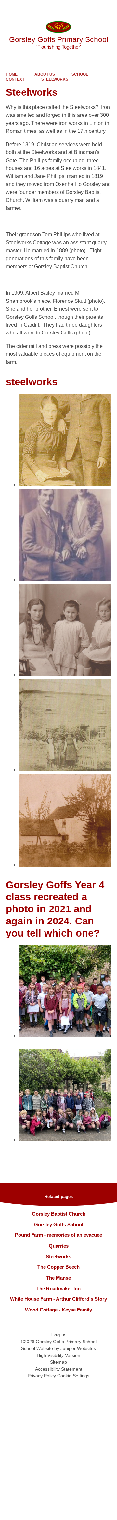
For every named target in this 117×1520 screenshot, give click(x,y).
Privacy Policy (42, 1375)
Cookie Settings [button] (73, 1375)
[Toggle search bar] (92, 8)
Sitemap (58, 1362)
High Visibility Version (58, 1355)
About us (44, 74)
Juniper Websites (78, 1348)
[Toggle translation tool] (76, 8)
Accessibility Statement (58, 1369)
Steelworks (54, 79)
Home (12, 74)
